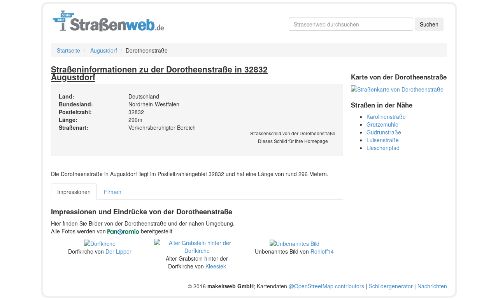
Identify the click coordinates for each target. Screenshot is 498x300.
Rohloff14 (322, 251)
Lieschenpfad (383, 148)
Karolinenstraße (386, 116)
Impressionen (74, 192)
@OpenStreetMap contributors (326, 286)
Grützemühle (382, 124)
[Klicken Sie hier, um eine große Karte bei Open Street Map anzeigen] (397, 88)
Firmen (112, 192)
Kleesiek (215, 266)
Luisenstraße (382, 140)
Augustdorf (103, 50)
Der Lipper (118, 251)
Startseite (68, 50)
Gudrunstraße (383, 132)
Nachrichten (432, 286)
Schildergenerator (391, 286)
